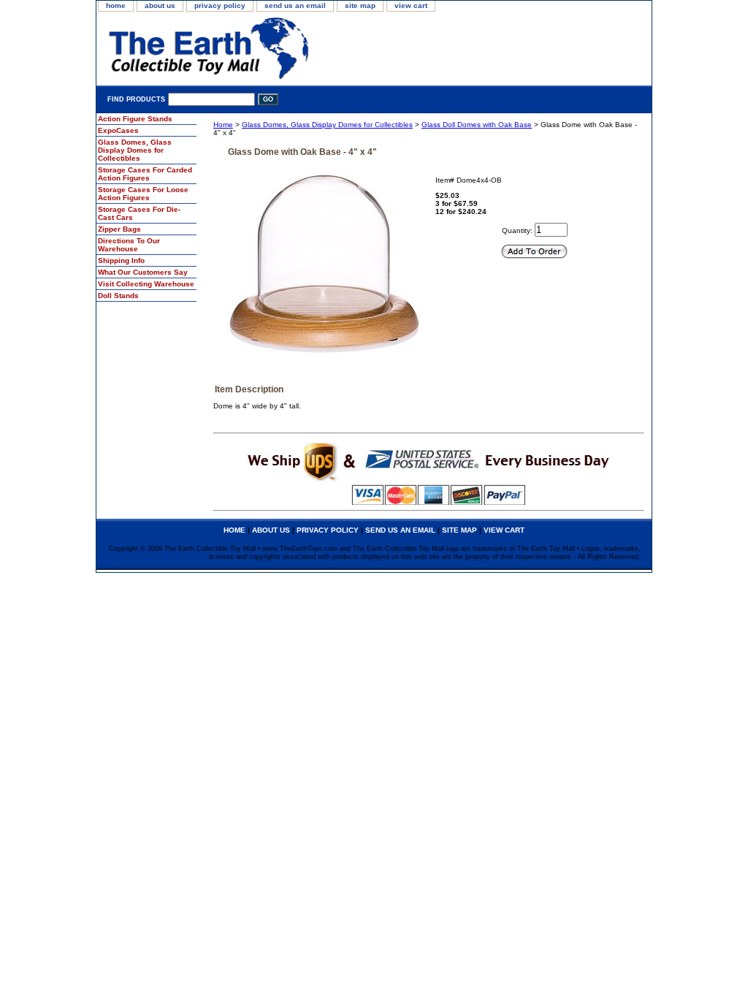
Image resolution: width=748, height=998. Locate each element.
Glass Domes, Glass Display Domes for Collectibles (327, 125)
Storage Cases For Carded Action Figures (145, 174)
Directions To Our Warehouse (129, 245)
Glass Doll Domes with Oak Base (476, 125)
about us (160, 5)
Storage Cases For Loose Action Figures (143, 194)
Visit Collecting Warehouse (146, 284)
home (116, 5)
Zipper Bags (119, 229)
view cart (410, 5)
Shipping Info (121, 260)
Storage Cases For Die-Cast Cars (139, 213)
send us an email (295, 5)
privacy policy (219, 5)
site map (360, 5)
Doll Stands (118, 296)
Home (223, 125)
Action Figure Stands (135, 119)
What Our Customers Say (143, 272)
